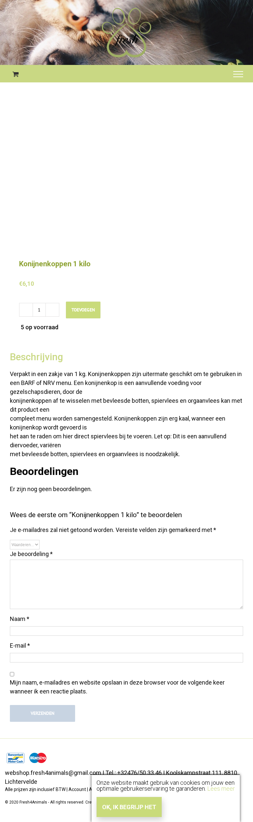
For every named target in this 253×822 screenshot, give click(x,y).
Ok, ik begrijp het (129, 807)
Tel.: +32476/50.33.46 (133, 772)
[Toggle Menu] (238, 74)
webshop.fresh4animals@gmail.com (53, 772)
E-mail (20, 645)
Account (77, 789)
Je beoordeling (31, 553)
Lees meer (221, 788)
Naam (19, 618)
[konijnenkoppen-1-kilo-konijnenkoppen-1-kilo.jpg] (126, 178)
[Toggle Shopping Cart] (16, 74)
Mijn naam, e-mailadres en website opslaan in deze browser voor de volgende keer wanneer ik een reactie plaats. (117, 687)
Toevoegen (83, 310)
